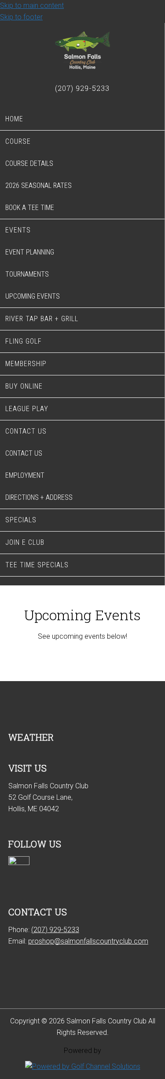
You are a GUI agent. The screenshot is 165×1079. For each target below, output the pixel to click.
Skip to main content (32, 5)
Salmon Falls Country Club (82, 51)
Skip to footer (21, 17)
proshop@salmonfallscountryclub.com (88, 941)
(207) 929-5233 (55, 929)
